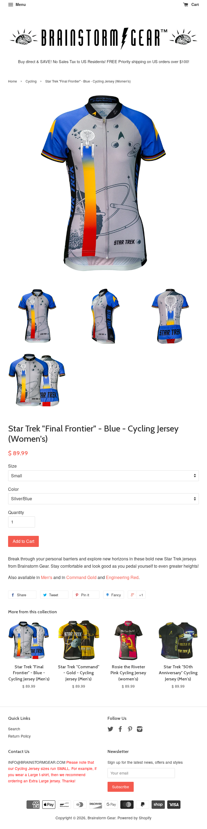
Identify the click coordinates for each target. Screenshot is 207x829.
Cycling (31, 81)
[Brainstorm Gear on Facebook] (120, 729)
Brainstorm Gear (101, 817)
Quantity (16, 512)
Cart (194, 4)
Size (12, 466)
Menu (20, 4)
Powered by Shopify (134, 817)
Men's (46, 577)
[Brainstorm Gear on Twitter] (110, 729)
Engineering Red (122, 577)
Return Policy (19, 736)
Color (13, 489)
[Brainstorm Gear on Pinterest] (130, 729)
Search (14, 728)
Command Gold (81, 577)
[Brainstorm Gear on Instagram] (140, 729)
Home (12, 81)
